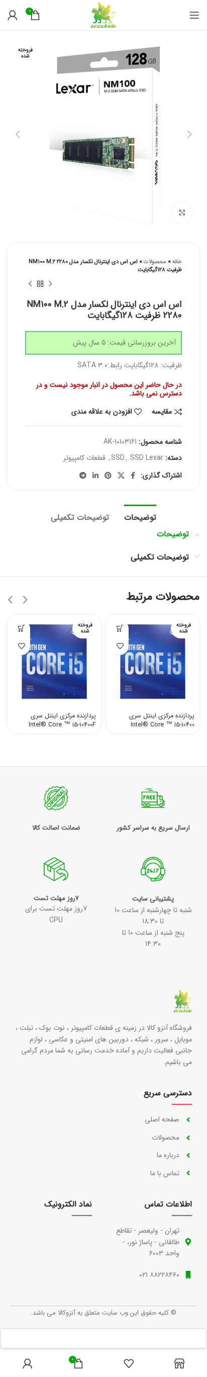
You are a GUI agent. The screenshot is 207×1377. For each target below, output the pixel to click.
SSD (118, 457)
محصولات (155, 262)
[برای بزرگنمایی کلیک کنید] (182, 213)
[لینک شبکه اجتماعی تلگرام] (82, 475)
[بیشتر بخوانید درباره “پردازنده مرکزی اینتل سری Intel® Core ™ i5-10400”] (120, 628)
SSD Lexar (146, 457)
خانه (177, 262)
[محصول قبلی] (50, 284)
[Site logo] (103, 14)
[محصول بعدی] (30, 284)
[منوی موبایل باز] (194, 15)
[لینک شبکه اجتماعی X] (121, 475)
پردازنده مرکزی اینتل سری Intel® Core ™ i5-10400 (161, 720)
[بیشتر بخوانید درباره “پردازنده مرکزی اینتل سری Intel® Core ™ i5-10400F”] (21, 628)
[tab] (140, 516)
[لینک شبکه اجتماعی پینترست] (108, 475)
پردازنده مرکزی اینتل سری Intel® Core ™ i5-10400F (62, 720)
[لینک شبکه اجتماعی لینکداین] (95, 475)
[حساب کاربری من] (13, 15)
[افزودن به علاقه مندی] (120, 646)
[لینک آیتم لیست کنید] (152, 1119)
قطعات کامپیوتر (84, 457)
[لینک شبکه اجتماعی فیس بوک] (133, 475)
